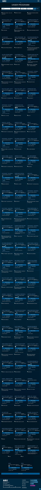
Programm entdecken (33, 480)
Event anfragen (32, 485)
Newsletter (32, 483)
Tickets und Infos (7, 41)
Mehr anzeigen (20, 473)
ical (4, 25)
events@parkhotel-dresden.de (9, 485)
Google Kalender (8, 25)
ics (15, 25)
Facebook (29, 44)
